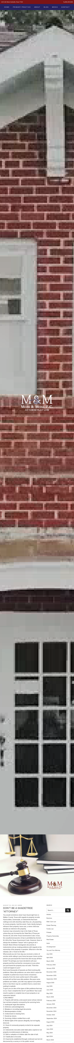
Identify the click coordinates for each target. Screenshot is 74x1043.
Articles (49, 914)
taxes (48, 943)
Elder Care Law (51, 921)
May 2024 (50, 1032)
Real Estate (50, 939)
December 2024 (51, 1007)
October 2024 (51, 1015)
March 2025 (50, 997)
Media (55, 7)
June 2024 (50, 1029)
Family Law (50, 929)
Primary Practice (22, 7)
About (37, 7)
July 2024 (49, 1025)
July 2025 (49, 986)
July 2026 (49, 954)
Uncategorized (51, 946)
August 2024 (50, 1022)
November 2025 (51, 975)
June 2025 (50, 990)
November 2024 (51, 1011)
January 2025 (51, 1004)
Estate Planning (51, 925)
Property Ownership (53, 936)
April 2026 (50, 957)
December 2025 (51, 972)
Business (49, 918)
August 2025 (50, 982)
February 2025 (51, 1000)
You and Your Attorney (53, 950)
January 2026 (51, 968)
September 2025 (52, 979)
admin (20, 905)
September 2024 (52, 1018)
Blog (46, 7)
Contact (65, 7)
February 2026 (51, 964)
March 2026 (50, 961)
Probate (49, 932)
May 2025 (50, 993)
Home (6, 7)
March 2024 (50, 1040)
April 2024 (50, 1036)
